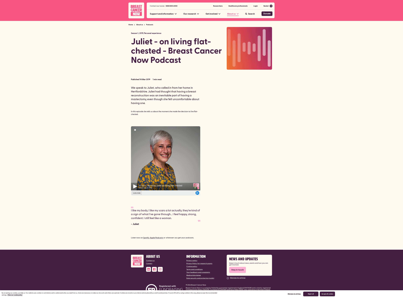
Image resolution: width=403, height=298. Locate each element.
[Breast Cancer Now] (137, 261)
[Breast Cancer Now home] (136, 10)
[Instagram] (160, 269)
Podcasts (149, 25)
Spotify (146, 238)
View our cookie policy (15, 295)
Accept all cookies (327, 294)
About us (139, 25)
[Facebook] (154, 269)
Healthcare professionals (238, 6)
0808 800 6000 (171, 6)
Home (130, 25)
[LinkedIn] (148, 269)
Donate (267, 14)
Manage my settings (237, 278)
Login (255, 6)
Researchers (218, 6)
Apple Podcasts (156, 238)
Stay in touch (237, 270)
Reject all (311, 294)
